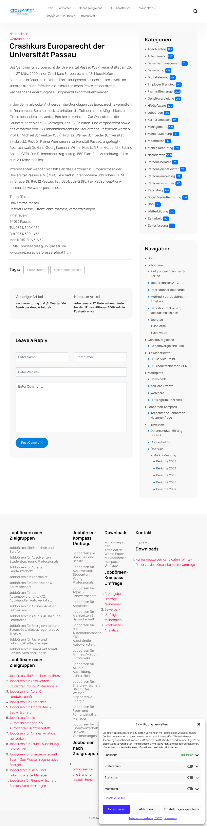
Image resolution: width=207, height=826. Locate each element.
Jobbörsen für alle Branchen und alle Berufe (84, 774)
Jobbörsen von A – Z (165, 283)
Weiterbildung (20, 39)
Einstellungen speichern (181, 809)
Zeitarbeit (155, 218)
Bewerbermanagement (164, 63)
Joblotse (157, 319)
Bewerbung (156, 70)
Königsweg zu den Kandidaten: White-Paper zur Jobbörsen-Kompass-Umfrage (116, 553)
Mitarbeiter (156, 141)
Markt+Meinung (164, 455)
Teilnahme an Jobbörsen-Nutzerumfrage (168, 415)
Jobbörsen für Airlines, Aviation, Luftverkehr (33, 608)
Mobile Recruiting (160, 148)
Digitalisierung (158, 77)
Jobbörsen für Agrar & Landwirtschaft (26, 569)
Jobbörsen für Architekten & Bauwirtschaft (31, 585)
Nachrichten (19, 33)
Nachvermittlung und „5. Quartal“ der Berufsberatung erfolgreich (41, 305)
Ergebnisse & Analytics (114, 628)
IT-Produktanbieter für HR (169, 366)
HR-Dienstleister (120, 8)
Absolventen (157, 49)
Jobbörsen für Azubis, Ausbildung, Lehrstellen (35, 618)
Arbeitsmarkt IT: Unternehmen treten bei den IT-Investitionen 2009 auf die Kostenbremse (100, 307)
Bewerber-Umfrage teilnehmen (113, 614)
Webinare (157, 393)
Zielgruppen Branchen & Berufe (168, 273)
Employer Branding (161, 84)
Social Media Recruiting (164, 197)
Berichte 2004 (166, 489)
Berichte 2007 (166, 468)
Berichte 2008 (166, 461)
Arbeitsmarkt (157, 56)
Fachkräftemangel (160, 91)
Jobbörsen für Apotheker (29, 577)
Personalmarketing (161, 176)
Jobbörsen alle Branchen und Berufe (32, 549)
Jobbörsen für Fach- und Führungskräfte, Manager (29, 641)
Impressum (171, 818)
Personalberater (159, 162)
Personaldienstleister (163, 169)
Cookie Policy (160, 442)
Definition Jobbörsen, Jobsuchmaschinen (166, 310)
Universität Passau (67, 270)
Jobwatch (160, 333)
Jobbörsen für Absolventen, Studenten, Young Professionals (34, 559)
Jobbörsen (64, 8)
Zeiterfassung (158, 225)
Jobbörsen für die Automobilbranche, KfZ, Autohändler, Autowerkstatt (31, 596)
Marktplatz (146, 8)
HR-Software (157, 105)
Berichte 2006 (166, 475)
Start (50, 8)
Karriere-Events (162, 386)
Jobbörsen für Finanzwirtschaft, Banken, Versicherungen (34, 651)
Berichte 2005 (166, 482)
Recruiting (155, 190)
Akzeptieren (116, 809)
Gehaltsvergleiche (90, 8)
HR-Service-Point (163, 359)
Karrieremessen (159, 120)
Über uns (157, 449)
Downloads (158, 379)
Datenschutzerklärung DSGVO (146, 818)
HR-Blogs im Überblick (166, 400)
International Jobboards (168, 290)
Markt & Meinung (160, 134)
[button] (199, 724)
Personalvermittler (161, 183)
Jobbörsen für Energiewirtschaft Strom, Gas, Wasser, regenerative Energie (34, 630)
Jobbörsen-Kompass (60, 15)
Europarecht (36, 270)
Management (157, 127)
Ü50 (151, 204)
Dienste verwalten (115, 798)
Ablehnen (146, 809)
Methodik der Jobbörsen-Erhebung (169, 298)
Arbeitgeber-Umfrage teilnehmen (114, 598)
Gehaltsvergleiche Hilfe (167, 346)
